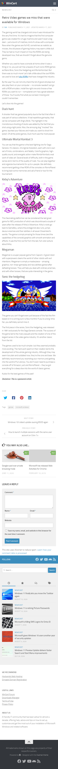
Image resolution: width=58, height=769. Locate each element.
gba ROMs (23, 76)
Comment (9, 492)
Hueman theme (42, 755)
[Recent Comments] (35, 583)
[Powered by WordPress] (20, 755)
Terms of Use (7, 701)
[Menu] (54, 3)
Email (33, 511)
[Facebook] (37, 559)
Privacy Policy (7, 704)
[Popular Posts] (22, 583)
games (11, 407)
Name (8, 511)
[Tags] (49, 583)
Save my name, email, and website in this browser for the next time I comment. (28, 532)
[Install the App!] (50, 559)
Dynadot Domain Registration (14, 679)
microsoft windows (22, 407)
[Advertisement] (29, 30)
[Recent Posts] (9, 583)
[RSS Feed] (54, 559)
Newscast (19, 590)
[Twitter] (41, 559)
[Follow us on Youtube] (45, 559)
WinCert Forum (8, 694)
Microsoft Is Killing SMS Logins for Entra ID (33, 622)
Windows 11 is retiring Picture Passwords (32, 608)
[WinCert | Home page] (12, 3)
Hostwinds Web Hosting (12, 676)
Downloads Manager (10, 698)
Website (8, 520)
